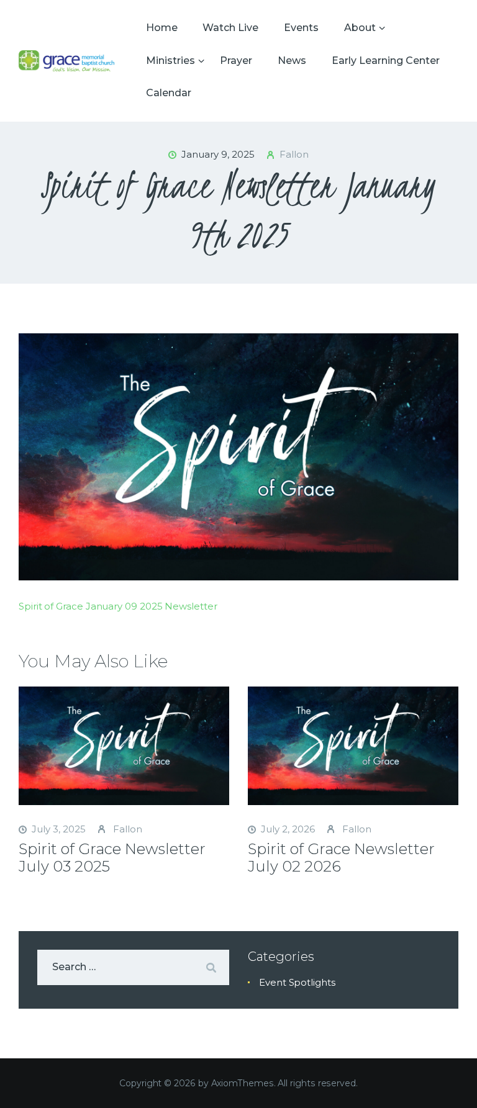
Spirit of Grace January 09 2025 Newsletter (118, 606)
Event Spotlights (297, 982)
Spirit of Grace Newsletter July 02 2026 (341, 857)
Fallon (126, 829)
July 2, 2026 (288, 829)
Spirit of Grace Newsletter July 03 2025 (112, 857)
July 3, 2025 (59, 829)
